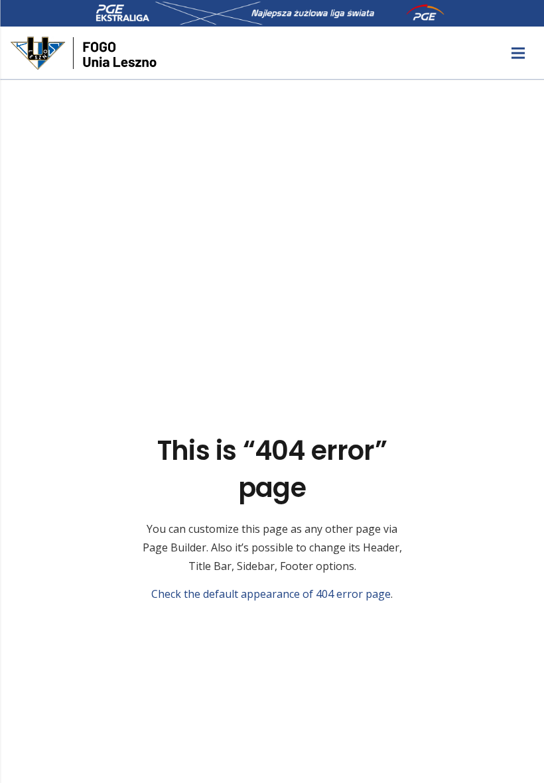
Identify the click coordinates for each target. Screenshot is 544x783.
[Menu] (518, 53)
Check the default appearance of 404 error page (271, 594)
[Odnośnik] (85, 53)
